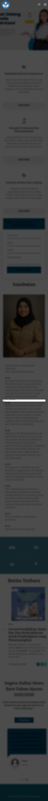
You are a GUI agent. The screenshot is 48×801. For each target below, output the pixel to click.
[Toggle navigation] (45, 4)
